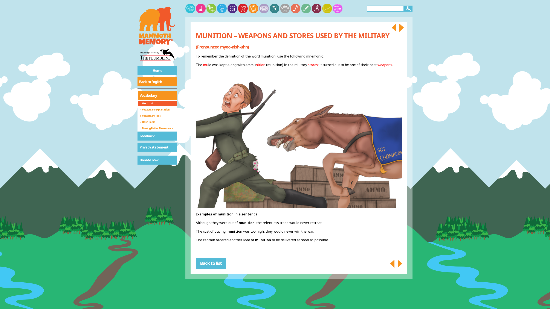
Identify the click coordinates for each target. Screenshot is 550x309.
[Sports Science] (316, 8)
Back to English (150, 81)
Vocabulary (148, 95)
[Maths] (232, 8)
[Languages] (264, 8)
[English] (253, 8)
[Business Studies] (327, 8)
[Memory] (190, 8)
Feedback (147, 136)
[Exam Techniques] (337, 8)
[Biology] (211, 8)
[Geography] (274, 8)
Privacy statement (154, 147)
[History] (243, 8)
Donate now (149, 160)
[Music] (295, 8)
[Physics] (222, 8)
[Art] (306, 8)
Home (157, 70)
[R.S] (285, 8)
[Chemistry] (201, 8)
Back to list (211, 263)
